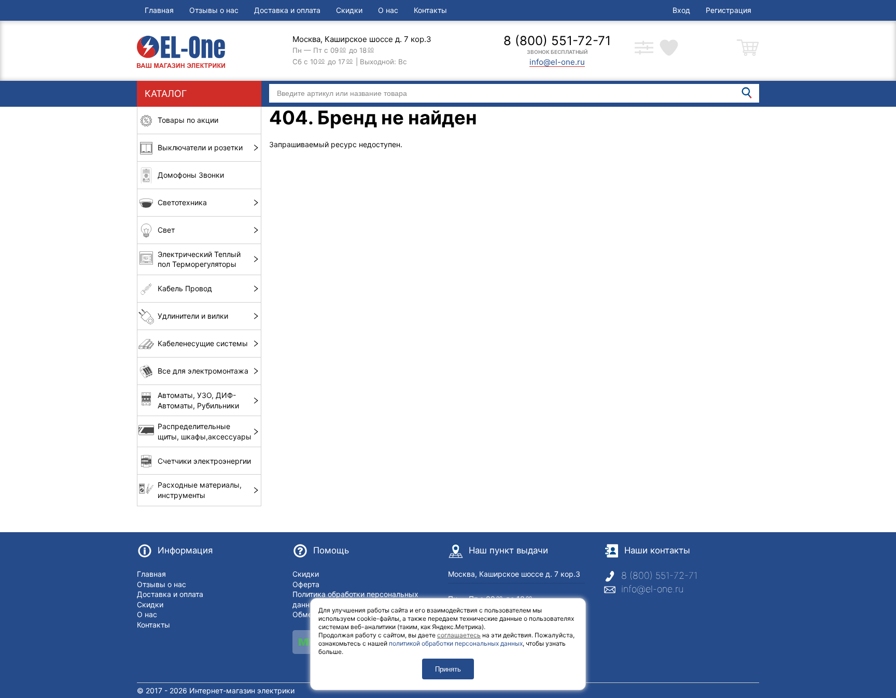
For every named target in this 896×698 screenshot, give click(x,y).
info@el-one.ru (652, 588)
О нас (388, 10)
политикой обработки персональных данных (456, 643)
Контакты (430, 10)
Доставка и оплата (287, 10)
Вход (681, 10)
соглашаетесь (459, 635)
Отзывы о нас (214, 10)
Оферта (305, 584)
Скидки (349, 10)
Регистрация (728, 10)
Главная (159, 10)
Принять (448, 669)
